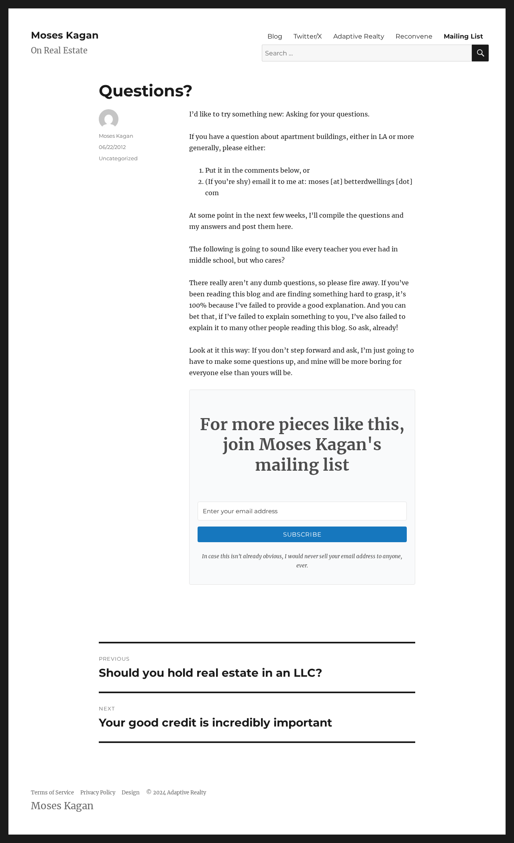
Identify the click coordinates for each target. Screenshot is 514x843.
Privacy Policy (97, 792)
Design (131, 792)
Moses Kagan (65, 35)
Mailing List (463, 36)
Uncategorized (118, 158)
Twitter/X (308, 36)
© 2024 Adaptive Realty (176, 792)
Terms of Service (52, 792)
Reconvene (414, 36)
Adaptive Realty (358, 36)
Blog (274, 36)
